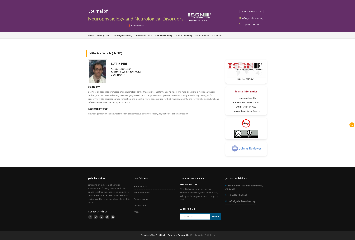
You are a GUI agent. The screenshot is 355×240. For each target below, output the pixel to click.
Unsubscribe (140, 205)
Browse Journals (141, 199)
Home (91, 35)
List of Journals (202, 35)
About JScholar (140, 186)
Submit (215, 216)
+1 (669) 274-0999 (250, 24)
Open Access (137, 25)
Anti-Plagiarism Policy (122, 35)
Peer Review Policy (163, 35)
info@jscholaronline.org (252, 18)
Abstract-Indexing (184, 35)
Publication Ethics (144, 35)
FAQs (136, 212)
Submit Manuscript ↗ (251, 11)
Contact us (217, 35)
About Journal (103, 35)
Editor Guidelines (142, 192)
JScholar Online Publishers (202, 235)
